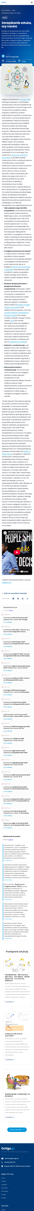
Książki (3, 1210)
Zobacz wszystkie (16, 1130)
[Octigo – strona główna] (9, 2)
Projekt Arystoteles (12, 307)
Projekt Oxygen (11, 315)
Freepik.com (6, 582)
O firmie (3, 1181)
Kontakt (3, 1194)
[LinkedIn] (13, 598)
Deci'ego (26, 267)
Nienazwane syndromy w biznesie (17, 1095)
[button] (32, 2)
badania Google (23, 305)
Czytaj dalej (8, 1002)
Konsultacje (4, 1191)
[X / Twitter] (23, 598)
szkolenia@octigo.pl (12, 1158)
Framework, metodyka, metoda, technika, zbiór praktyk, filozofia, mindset (17, 978)
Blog (13, 10)
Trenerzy (3, 1198)
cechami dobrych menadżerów (16, 313)
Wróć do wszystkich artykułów (15, 593)
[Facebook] (18, 598)
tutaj (12, 321)
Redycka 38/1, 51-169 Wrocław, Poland (17, 1166)
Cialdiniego (8, 270)
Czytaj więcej (7, 622)
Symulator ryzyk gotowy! (14, 1035)
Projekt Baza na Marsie (17, 342)
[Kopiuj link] (27, 598)
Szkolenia (4, 1184)
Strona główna (6, 10)
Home (3, 1178)
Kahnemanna (17, 267)
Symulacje (4, 1188)
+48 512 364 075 (9, 1162)
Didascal (11, 610)
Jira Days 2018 (24, 99)
